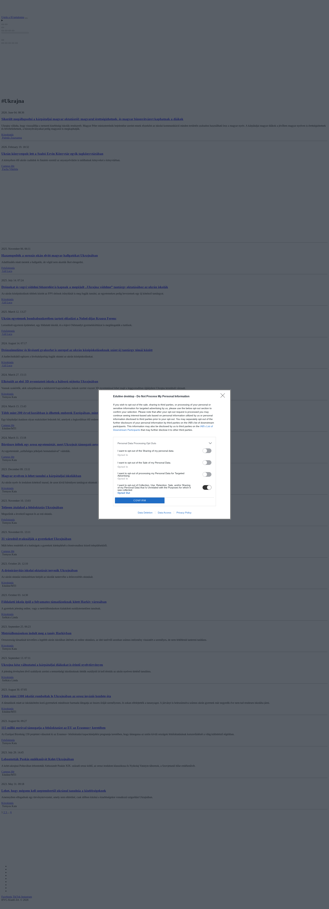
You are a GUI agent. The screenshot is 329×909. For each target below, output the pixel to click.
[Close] (224, 396)
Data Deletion (145, 512)
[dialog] (164, 454)
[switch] (207, 450)
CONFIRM (139, 500)
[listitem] (164, 443)
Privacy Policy (183, 512)
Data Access (164, 512)
